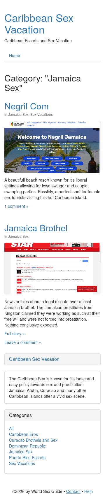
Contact (73, 491)
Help (88, 491)
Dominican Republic (27, 446)
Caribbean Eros (23, 434)
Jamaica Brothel (36, 227)
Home (14, 55)
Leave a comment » (22, 342)
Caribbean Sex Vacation (39, 23)
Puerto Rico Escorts (27, 457)
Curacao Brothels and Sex (33, 440)
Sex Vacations (41, 114)
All (11, 428)
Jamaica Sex (18, 114)
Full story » (14, 333)
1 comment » (16, 206)
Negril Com (26, 106)
